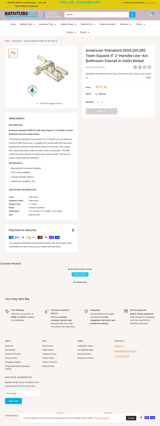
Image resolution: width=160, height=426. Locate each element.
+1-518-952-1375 (122, 356)
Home (13, 24)
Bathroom (124, 24)
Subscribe (13, 401)
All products (17, 41)
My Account (47, 346)
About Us (9, 346)
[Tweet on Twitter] (144, 67)
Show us (138, 74)
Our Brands (10, 350)
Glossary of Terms (86, 358)
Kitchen (139, 24)
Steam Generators (108, 24)
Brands (83, 32)
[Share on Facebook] (135, 67)
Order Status (48, 350)
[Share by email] (149, 67)
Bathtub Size (86, 24)
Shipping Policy (49, 354)
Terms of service (49, 362)
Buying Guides (84, 354)
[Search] (132, 14)
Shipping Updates (13, 362)
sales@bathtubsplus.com (125, 351)
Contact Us (119, 346)
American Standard (95, 67)
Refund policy (48, 366)
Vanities (69, 32)
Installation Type (46, 24)
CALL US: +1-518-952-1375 (80, 2)
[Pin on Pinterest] (140, 67)
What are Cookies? (101, 418)
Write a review (80, 274)
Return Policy (48, 358)
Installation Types (85, 346)
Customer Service (13, 354)
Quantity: (90, 102)
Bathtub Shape (67, 24)
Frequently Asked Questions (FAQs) (17, 367)
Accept (131, 418)
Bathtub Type (26, 24)
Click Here (150, 3)
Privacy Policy (11, 358)
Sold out (101, 111)
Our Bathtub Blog (85, 350)
